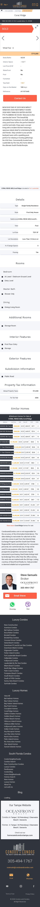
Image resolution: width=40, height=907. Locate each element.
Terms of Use (10, 894)
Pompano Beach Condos (13, 673)
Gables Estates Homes (12, 714)
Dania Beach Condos (11, 643)
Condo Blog (8, 772)
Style (16, 212)
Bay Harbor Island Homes (13, 703)
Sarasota (23, 820)
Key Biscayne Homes (12, 731)
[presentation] (2, 38)
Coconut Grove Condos (12, 640)
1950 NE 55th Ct (27, 11)
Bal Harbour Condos (11, 630)
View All (7, 696)
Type (16, 206)
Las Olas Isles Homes (12, 734)
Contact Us (20, 98)
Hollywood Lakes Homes (13, 726)
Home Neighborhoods (12, 774)
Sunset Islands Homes (12, 747)
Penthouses (8, 769)
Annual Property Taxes (10, 391)
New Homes (8, 779)
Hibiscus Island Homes (12, 721)
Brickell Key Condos (11, 638)
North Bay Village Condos (13, 668)
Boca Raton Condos (11, 633)
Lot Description (13, 239)
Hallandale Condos (11, 658)
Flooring (15, 252)
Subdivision (14, 219)
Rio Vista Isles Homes (12, 742)
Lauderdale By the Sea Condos (15, 663)
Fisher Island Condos (12, 653)
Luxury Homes (9, 782)
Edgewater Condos (11, 650)
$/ (32, 422)
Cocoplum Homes (11, 709)
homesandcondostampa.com (20, 835)
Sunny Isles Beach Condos (14, 681)
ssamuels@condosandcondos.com (20, 867)
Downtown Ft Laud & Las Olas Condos (18, 645)
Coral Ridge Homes (11, 711)
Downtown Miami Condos (13, 648)
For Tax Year (14, 398)
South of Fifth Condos (12, 678)
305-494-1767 (27, 588)
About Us (7, 784)
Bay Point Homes (10, 706)
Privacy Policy (30, 894)
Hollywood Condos (11, 661)
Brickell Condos (10, 635)
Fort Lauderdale (9, 11)
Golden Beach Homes (12, 716)
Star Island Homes (11, 744)
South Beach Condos (12, 676)
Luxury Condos (9, 767)
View (16, 226)
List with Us (8, 787)
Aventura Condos (10, 628)
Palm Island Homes (11, 739)
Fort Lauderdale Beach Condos (15, 656)
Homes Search (9, 777)
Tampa (13, 817)
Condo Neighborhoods (12, 759)
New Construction (11, 625)
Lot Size (15, 232)
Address (5, 422)
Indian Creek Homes (11, 729)
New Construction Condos (14, 764)
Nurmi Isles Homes (11, 737)
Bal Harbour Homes (11, 698)
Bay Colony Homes (11, 701)
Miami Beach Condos (12, 666)
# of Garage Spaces (11, 246)
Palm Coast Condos (11, 671)
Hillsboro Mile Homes (12, 724)
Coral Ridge (18, 11)
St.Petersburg (23, 817)
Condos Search (10, 762)
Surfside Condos (10, 683)
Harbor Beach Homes (12, 719)
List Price (13, 422)
